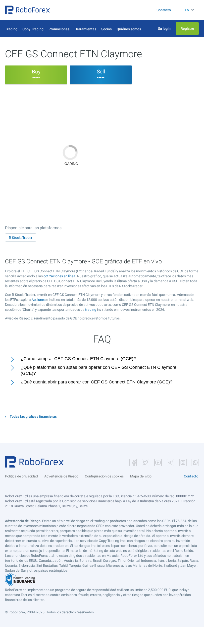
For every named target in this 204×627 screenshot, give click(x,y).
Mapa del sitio (141, 476)
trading (90, 310)
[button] (27, 10)
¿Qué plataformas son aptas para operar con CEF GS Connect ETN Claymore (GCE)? (98, 370)
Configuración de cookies (104, 476)
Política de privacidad (21, 476)
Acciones (39, 300)
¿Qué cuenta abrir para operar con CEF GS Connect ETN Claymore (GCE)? (96, 381)
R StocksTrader (20, 238)
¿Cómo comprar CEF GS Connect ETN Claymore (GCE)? (78, 358)
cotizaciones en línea (59, 276)
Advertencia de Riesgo (61, 476)
